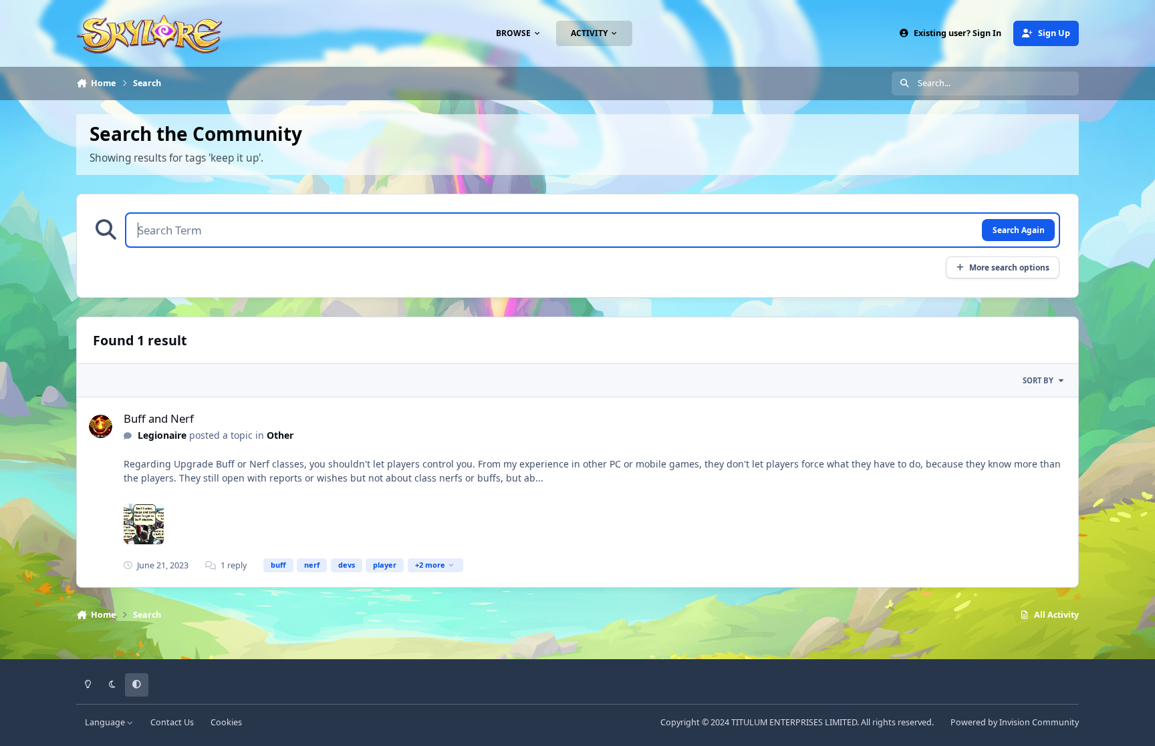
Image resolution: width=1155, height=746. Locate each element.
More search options (1009, 267)
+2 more (430, 565)
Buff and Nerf (159, 418)
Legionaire (162, 435)
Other (280, 435)
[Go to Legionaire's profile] (100, 426)
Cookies (226, 722)
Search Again (1019, 229)
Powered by (1014, 722)
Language (106, 722)
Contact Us (172, 722)
